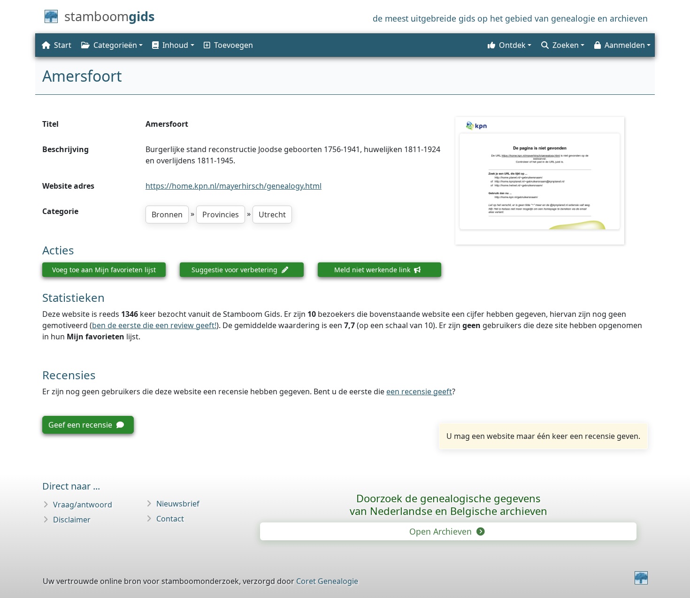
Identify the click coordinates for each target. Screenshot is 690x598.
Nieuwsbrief (177, 503)
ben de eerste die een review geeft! (154, 325)
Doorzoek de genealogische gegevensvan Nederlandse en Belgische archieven (448, 504)
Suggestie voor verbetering (235, 269)
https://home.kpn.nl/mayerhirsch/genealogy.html (234, 186)
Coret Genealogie (327, 581)
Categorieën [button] (115, 45)
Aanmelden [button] (625, 45)
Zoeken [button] (565, 45)
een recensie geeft (419, 391)
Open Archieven (441, 531)
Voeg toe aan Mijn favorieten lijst (104, 269)
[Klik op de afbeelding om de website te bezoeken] (551, 181)
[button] (172, 45)
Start (62, 45)
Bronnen (167, 214)
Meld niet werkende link (373, 269)
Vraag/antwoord (82, 504)
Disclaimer (72, 519)
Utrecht (272, 214)
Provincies (220, 214)
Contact (170, 519)
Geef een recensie (81, 425)
